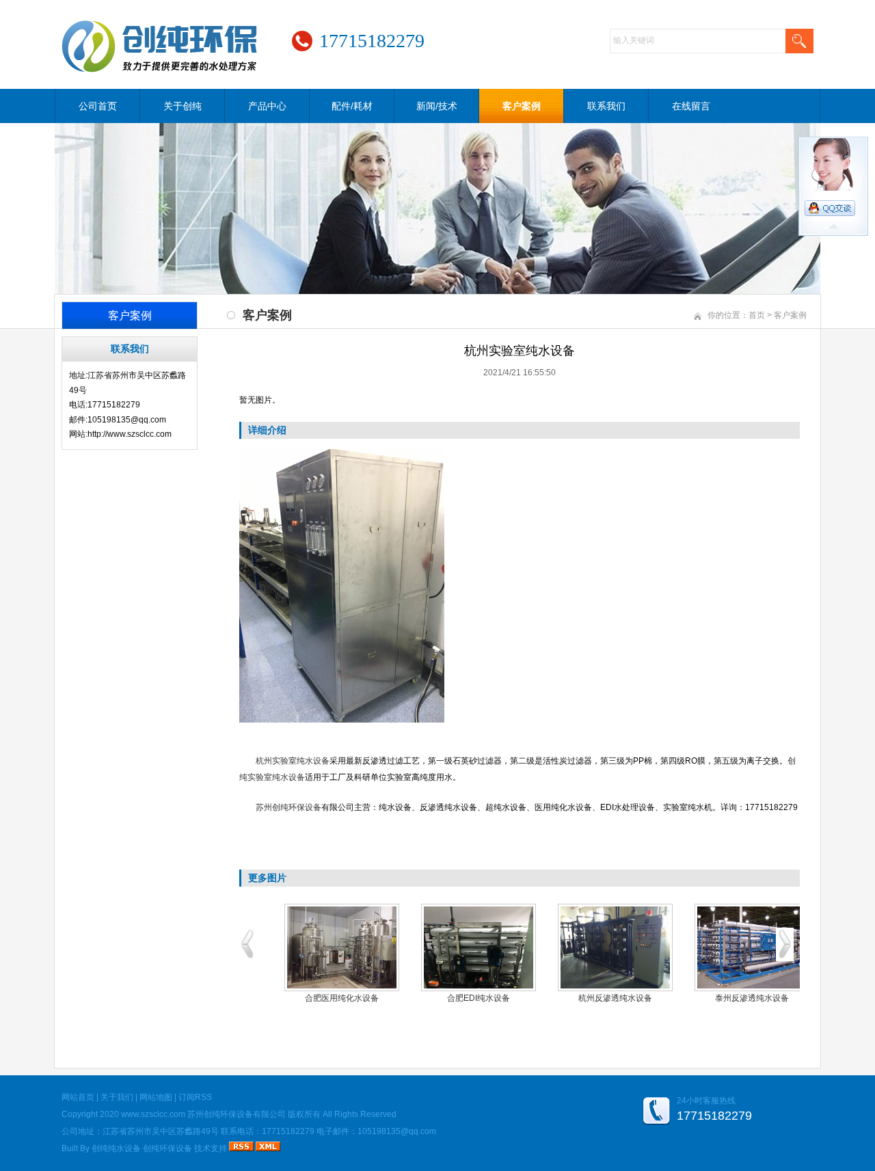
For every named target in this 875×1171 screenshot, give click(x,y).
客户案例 (521, 105)
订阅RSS (195, 1097)
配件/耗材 (352, 105)
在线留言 (691, 105)
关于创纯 (182, 105)
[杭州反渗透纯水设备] (615, 947)
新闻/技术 (436, 105)
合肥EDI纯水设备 (478, 998)
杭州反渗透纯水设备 (615, 998)
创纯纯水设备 (116, 1148)
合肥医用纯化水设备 (342, 998)
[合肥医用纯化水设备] (341, 947)
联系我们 (606, 105)
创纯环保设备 (167, 1148)
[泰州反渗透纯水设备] (752, 947)
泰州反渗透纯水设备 (752, 998)
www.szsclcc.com (153, 1114)
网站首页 (78, 1097)
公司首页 (98, 105)
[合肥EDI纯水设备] (478, 947)
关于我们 (116, 1097)
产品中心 (267, 105)
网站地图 (155, 1097)
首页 (757, 315)
